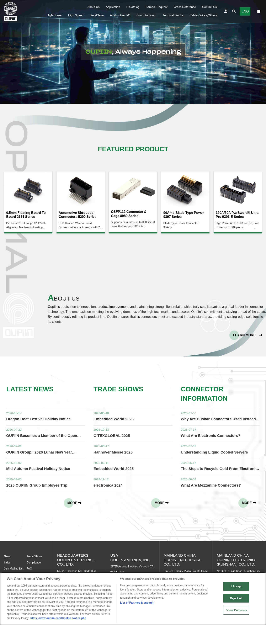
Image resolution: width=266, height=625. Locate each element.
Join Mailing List (13, 568)
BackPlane (97, 15)
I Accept (236, 586)
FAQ (29, 568)
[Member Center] (225, 11)
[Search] (234, 11)
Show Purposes (236, 610)
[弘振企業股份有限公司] (10, 11)
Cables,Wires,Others (203, 15)
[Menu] (259, 11)
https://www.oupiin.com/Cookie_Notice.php (58, 618)
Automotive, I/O (120, 15)
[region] (133, 598)
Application (113, 7)
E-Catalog (132, 7)
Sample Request (156, 7)
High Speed (76, 15)
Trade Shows (34, 556)
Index (7, 562)
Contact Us (209, 7)
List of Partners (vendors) (136, 602)
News (7, 556)
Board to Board (146, 15)
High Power (54, 15)
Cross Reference (185, 7)
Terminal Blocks (173, 15)
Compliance (34, 562)
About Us (93, 7)
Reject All (236, 598)
